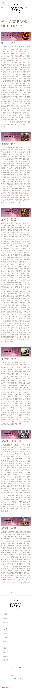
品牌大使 (5, 656)
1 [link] (11, 591)
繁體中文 (15, 678)
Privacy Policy (12, 684)
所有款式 (5, 618)
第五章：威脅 (8, 528)
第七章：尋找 (8, 359)
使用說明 (5, 637)
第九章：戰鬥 (8, 144)
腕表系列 (5, 622)
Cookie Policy (25, 684)
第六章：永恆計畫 (11, 441)
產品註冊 (5, 633)
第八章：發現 (8, 220)
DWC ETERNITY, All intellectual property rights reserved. (17, 686)
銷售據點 (5, 660)
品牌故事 (5, 652)
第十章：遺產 (8, 43)
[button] (2, 7)
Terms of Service (6, 684)
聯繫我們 (5, 641)
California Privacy (19, 684)
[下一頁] (21, 591)
